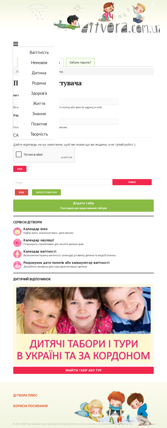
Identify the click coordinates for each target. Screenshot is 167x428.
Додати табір (83, 205)
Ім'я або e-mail (26, 95)
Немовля (39, 62)
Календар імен (35, 228)
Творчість (39, 134)
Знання (39, 113)
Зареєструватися (46, 192)
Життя (39, 103)
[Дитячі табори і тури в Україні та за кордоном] (83, 324)
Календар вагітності (39, 251)
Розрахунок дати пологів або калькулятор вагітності (66, 262)
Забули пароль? (80, 62)
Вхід (21, 192)
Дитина (39, 73)
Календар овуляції (38, 240)
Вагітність (39, 52)
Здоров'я (39, 93)
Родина (39, 83)
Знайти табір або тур (83, 370)
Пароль (20, 115)
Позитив (39, 124)
